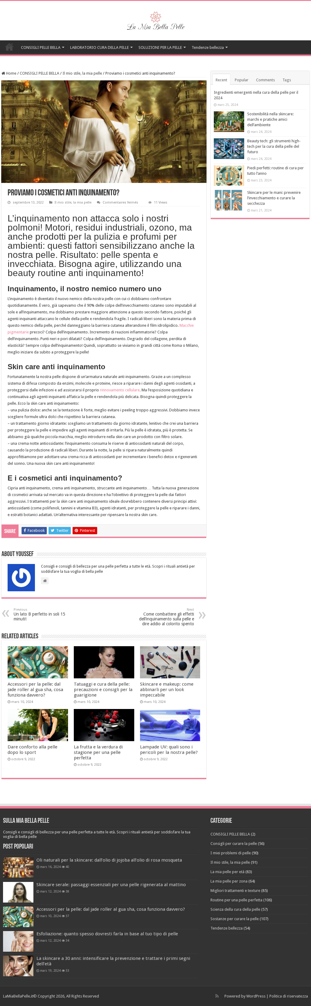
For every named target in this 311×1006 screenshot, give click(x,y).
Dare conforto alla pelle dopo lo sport (32, 749)
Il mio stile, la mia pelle (82, 73)
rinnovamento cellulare (120, 390)
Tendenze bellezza (208, 47)
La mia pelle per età (227, 871)
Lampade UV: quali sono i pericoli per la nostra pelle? (169, 749)
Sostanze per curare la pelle (234, 919)
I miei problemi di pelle (230, 853)
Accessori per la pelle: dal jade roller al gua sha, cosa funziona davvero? (35, 689)
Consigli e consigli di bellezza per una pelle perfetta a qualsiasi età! (9, 46)
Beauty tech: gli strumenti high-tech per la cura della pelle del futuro (274, 146)
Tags (286, 80)
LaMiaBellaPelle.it (18, 996)
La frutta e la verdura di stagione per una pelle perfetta (98, 752)
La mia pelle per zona (229, 881)
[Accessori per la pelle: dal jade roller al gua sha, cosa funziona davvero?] (18, 916)
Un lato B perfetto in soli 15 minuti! (39, 614)
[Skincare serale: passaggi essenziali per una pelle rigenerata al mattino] (18, 892)
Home (10, 73)
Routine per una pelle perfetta (236, 900)
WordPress (255, 996)
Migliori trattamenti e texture (235, 890)
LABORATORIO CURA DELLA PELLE (99, 47)
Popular (241, 80)
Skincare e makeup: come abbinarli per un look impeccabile (166, 689)
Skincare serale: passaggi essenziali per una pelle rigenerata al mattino (111, 884)
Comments (265, 80)
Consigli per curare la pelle (233, 843)
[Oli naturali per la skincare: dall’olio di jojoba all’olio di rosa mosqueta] (18, 867)
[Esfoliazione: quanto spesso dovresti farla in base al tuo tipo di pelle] (18, 941)
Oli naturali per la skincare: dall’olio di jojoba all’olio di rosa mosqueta (109, 860)
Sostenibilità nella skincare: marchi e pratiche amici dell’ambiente (270, 119)
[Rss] (217, 996)
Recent (221, 80)
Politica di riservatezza (288, 996)
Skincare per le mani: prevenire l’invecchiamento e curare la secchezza (274, 198)
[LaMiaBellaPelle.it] (155, 19)
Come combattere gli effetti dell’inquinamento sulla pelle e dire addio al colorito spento (166, 617)
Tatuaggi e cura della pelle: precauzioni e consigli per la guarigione (103, 689)
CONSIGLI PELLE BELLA (40, 47)
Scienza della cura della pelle (235, 909)
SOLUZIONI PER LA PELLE (160, 47)
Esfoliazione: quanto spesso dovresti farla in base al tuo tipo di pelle (107, 934)
